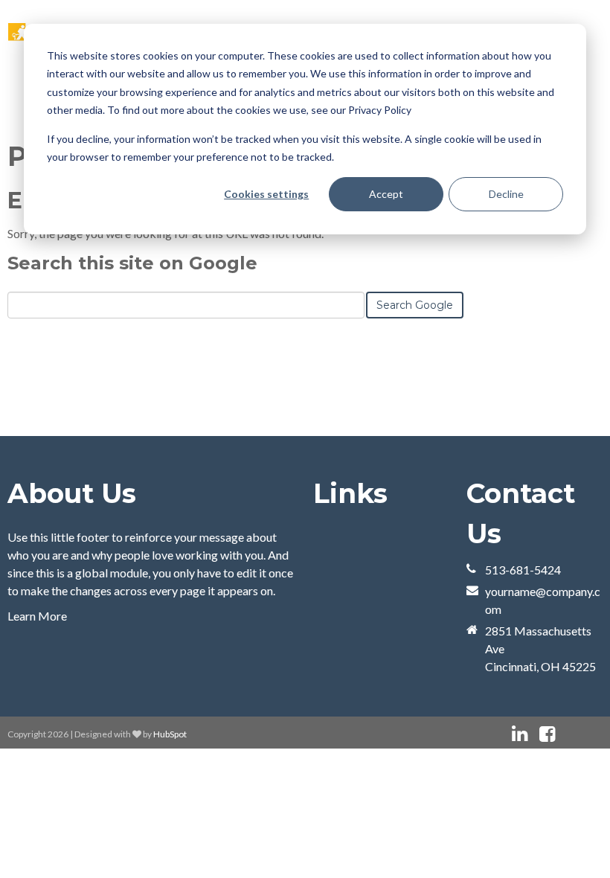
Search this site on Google (132, 263)
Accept (386, 194)
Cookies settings (266, 194)
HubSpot (170, 734)
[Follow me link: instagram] (567, 734)
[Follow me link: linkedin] (519, 734)
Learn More (37, 616)
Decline (506, 194)
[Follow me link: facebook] (547, 734)
